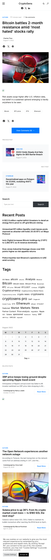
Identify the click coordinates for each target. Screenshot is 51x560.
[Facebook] (22, 8)
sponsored (18, 314)
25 (25, 350)
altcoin (14, 279)
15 (5, 346)
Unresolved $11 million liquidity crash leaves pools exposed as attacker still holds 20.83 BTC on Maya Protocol (25, 231)
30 (12, 354)
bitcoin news (18, 284)
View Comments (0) (24, 130)
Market (15, 307)
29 (6, 354)
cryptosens (37, 294)
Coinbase (34, 287)
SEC (3, 314)
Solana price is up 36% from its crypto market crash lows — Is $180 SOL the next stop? (24, 513)
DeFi (30, 299)
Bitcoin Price (30, 284)
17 (19, 346)
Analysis (19, 149)
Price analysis (23, 311)
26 (32, 350)
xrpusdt (19, 317)
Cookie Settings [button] (10, 555)
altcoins (21, 279)
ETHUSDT (40, 304)
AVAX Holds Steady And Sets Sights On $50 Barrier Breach (29, 153)
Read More (41, 392)
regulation (34, 311)
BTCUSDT (25, 287)
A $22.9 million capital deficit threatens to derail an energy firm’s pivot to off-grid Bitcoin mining (25, 221)
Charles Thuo (7, 38)
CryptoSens (25, 3)
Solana (9, 314)
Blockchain (40, 284)
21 (45, 346)
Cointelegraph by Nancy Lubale (13, 390)
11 (25, 341)
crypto (41, 287)
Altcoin (5, 17)
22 (6, 350)
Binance (39, 279)
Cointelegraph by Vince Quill (12, 465)
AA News (5, 279)
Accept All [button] (23, 555)
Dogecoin (36, 299)
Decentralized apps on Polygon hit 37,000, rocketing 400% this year (20, 181)
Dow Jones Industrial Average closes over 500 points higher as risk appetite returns (23, 250)
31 (19, 354)
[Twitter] (26, 8)
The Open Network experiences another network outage (25, 453)
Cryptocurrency (11, 290)
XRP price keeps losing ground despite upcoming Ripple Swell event (24, 378)
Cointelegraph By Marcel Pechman (15, 526)
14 (45, 341)
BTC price (17, 111)
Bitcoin (6, 111)
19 (32, 346)
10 (19, 341)
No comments (30, 17)
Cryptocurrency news (9, 294)
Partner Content (9, 311)
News (35, 307)
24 (19, 350)
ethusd (33, 304)
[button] (3, 3)
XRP (40, 314)
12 (32, 341)
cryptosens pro (14, 299)
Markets (25, 307)
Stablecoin (27, 314)
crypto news (23, 294)
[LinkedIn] (29, 8)
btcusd (17, 287)
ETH (27, 111)
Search (6, 199)
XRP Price (5, 317)
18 (25, 346)
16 (12, 346)
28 (45, 350)
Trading (34, 314)
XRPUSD (12, 317)
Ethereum (37, 111)
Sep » (26, 358)
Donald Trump (6, 304)
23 (12, 350)
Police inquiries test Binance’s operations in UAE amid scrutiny (24, 259)
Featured (6, 308)
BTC (4, 287)
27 (38, 350)
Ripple (41, 311)
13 (38, 341)
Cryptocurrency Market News (32, 291)
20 (39, 346)
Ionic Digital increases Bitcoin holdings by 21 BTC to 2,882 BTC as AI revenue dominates (24, 241)
